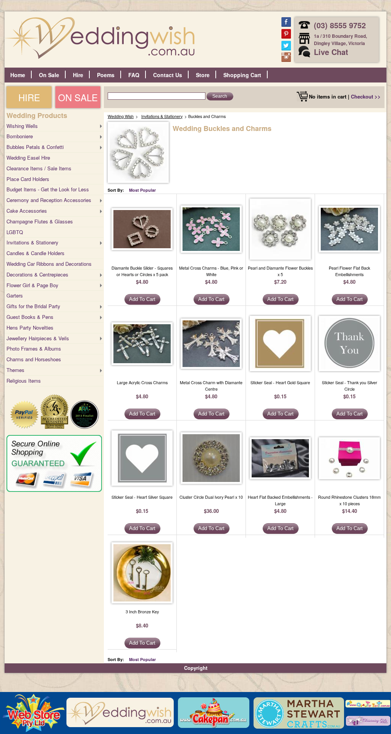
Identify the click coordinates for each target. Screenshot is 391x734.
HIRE (29, 97)
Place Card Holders (27, 179)
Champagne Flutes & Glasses (39, 221)
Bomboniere (19, 136)
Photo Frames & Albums (33, 348)
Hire (78, 75)
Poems (106, 75)
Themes (15, 369)
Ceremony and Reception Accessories (48, 200)
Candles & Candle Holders (35, 253)
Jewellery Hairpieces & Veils (37, 338)
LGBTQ (14, 232)
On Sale (49, 75)
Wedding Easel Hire (28, 157)
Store (203, 75)
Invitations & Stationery (32, 242)
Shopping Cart (242, 75)
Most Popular (142, 190)
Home (17, 75)
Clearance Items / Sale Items (38, 168)
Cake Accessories (26, 210)
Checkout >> (366, 96)
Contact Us (167, 75)
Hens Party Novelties (29, 327)
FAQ (133, 75)
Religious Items (23, 380)
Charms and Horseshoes (33, 359)
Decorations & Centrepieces (37, 274)
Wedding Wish (121, 116)
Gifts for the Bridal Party (33, 306)
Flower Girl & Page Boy (32, 285)
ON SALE (78, 97)
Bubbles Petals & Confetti (35, 146)
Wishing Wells (22, 125)
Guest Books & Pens (29, 316)
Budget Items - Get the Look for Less (47, 189)
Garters (14, 295)
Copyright (195, 667)
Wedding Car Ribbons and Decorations (49, 263)
